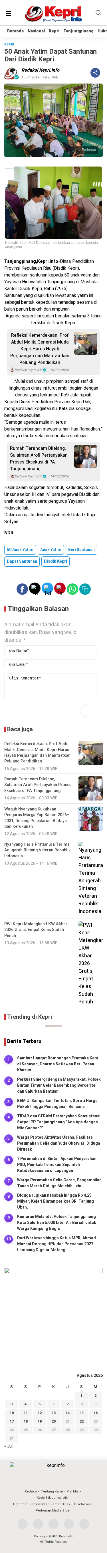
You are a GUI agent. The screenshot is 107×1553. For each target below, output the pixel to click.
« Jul (8, 1446)
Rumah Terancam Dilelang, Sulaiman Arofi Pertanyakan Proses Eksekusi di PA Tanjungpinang (39, 458)
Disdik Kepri (55, 561)
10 (12, 1412)
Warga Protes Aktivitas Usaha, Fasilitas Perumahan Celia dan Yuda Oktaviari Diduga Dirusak (58, 1143)
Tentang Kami (52, 1491)
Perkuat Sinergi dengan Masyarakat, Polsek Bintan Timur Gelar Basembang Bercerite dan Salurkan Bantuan (59, 1085)
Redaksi (31, 1491)
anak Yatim (50, 550)
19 (40, 1421)
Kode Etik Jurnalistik (52, 1498)
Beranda (15, 31)
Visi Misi (73, 1491)
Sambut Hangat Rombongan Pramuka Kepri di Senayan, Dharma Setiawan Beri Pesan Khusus (58, 1064)
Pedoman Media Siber (53, 1510)
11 (26, 1412)
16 (96, 1412)
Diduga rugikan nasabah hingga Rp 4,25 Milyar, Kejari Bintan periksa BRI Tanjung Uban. (55, 1201)
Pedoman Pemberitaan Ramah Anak (41, 1504)
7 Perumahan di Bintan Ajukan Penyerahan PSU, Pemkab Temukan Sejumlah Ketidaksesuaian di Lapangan (56, 1165)
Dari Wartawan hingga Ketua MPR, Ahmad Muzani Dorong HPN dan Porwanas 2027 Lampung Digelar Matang (56, 1244)
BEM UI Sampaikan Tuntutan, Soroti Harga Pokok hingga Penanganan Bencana (57, 1104)
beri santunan (81, 550)
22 (82, 1421)
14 (68, 1412)
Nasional (36, 31)
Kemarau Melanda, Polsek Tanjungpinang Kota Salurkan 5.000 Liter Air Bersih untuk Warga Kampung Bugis (56, 1223)
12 (40, 1412)
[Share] (95, 73)
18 (26, 1421)
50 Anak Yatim (20, 550)
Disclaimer (82, 1504)
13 (54, 1412)
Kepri (54, 31)
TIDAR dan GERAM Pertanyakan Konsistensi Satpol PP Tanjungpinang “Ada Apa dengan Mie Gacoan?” (58, 1122)
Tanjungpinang (78, 31)
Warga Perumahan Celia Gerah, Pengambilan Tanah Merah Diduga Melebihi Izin (59, 1183)
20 (54, 1421)
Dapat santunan (22, 561)
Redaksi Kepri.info (40, 70)
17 (12, 1421)
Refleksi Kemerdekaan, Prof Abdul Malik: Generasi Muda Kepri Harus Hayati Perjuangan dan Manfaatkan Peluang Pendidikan (39, 349)
